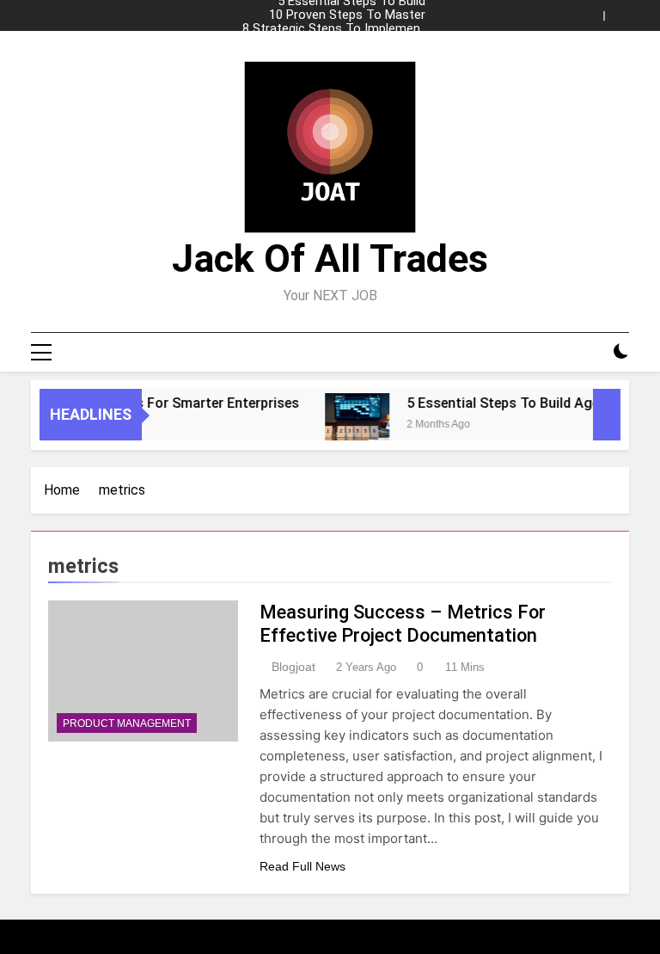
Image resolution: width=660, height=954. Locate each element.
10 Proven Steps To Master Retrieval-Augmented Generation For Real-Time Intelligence (333, 15)
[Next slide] (620, 11)
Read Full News (302, 866)
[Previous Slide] (594, 11)
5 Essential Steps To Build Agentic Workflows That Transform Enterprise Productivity (351, 57)
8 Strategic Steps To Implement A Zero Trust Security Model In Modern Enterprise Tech (333, 29)
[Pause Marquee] (606, 414)
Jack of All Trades (330, 258)
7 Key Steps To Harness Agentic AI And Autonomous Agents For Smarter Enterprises (333, 43)
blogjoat (293, 667)
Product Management (127, 723)
